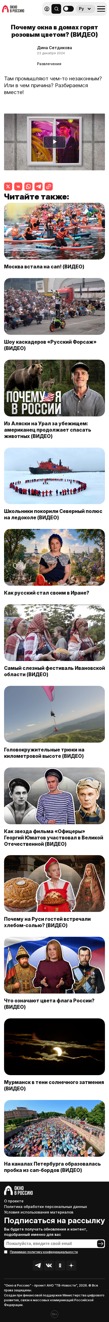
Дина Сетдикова (54, 47)
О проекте (14, 1201)
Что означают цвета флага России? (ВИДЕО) (49, 1004)
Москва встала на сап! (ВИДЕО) (44, 267)
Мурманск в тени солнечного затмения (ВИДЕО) (54, 1085)
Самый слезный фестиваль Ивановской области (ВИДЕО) (54, 671)
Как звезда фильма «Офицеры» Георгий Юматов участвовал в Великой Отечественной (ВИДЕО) (53, 837)
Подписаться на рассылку (54, 1220)
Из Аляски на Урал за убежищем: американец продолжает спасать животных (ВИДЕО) (47, 429)
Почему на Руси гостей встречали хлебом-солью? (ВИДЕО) (47, 922)
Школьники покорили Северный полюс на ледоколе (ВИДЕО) (53, 514)
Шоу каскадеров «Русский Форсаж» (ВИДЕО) (50, 345)
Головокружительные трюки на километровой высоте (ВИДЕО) (44, 753)
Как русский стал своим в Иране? (46, 593)
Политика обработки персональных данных (45, 1206)
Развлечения (49, 64)
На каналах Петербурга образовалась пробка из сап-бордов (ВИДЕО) (52, 1167)
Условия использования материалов (38, 1212)
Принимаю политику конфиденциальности (44, 1252)
